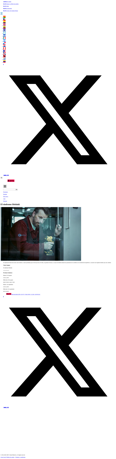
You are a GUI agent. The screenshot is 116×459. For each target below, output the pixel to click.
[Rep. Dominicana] (4, 54)
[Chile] (4, 20)
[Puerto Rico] (4, 51)
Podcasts (5, 201)
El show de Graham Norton (10, 10)
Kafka (6, 6)
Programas (5, 192)
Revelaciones (7, 8)
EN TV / (23, 294)
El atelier (7, 1)
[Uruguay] (4, 59)
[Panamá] (4, 43)
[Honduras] (4, 36)
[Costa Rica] (4, 25)
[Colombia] (4, 23)
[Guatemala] (4, 33)
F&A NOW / (28, 294)
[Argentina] (2, 14)
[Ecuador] (4, 28)
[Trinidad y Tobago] (4, 57)
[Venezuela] (4, 62)
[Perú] (4, 49)
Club (4, 198)
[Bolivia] (4, 17)
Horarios (5, 194)
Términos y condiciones (20, 457)
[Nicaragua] (4, 41)
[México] (4, 38)
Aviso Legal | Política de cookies (7, 457)
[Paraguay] (4, 46)
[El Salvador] (4, 30)
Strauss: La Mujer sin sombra (11, 3)
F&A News (5, 196)
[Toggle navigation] (5, 186)
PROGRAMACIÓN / (16, 294)
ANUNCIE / (37, 294)
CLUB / (33, 294)
